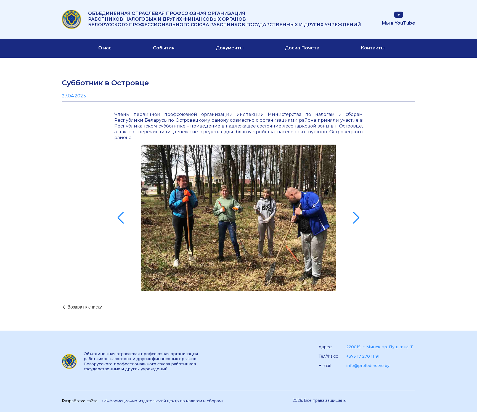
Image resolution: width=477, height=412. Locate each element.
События (163, 47)
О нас (105, 47)
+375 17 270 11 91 (363, 356)
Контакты (373, 47)
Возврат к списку (84, 307)
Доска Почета (302, 47)
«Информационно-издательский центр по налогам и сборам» (163, 400)
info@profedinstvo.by (367, 365)
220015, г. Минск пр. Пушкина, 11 (380, 346)
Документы (229, 47)
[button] (120, 218)
